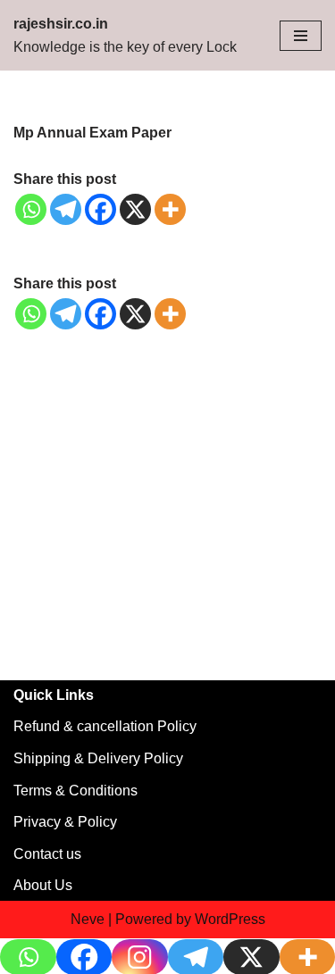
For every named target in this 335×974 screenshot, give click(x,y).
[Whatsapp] (30, 209)
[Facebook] (100, 209)
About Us (42, 885)
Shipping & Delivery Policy (98, 758)
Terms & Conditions (75, 790)
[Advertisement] (167, 505)
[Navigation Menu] (301, 36)
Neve (88, 919)
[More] (170, 209)
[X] (135, 209)
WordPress (230, 919)
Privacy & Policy (65, 821)
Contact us (47, 854)
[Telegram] (65, 209)
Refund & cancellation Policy (105, 726)
